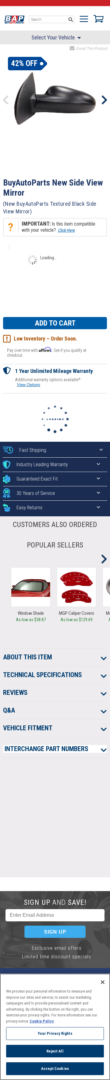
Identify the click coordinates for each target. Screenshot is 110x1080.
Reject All (54, 1051)
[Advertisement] (55, 822)
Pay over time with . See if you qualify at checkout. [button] (46, 352)
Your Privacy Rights (55, 1033)
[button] (55, 227)
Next (104, 100)
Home (14, 20)
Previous (6, 100)
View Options (28, 384)
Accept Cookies (55, 1068)
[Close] (102, 982)
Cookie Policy (42, 1021)
